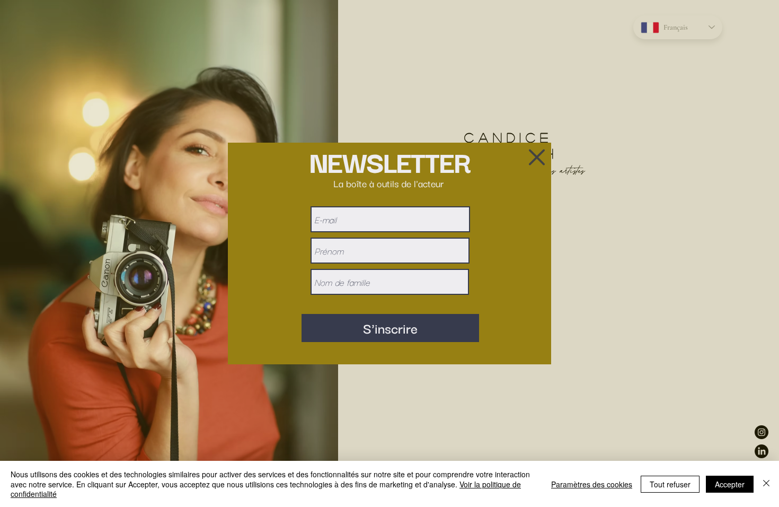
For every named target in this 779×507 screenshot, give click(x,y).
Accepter (730, 484)
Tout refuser (670, 484)
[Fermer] (766, 484)
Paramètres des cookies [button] (591, 484)
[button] (537, 157)
